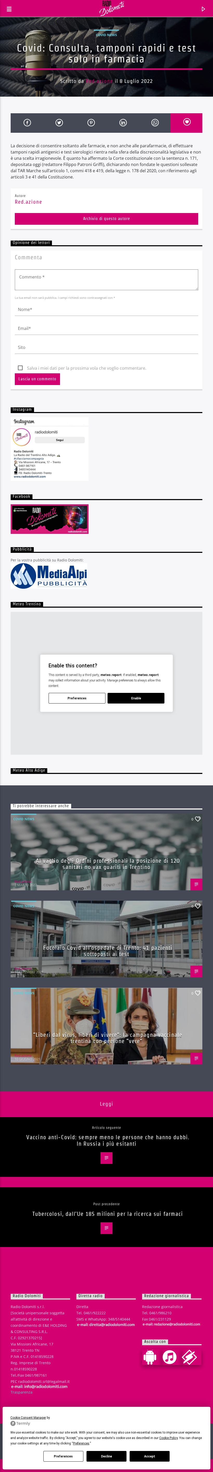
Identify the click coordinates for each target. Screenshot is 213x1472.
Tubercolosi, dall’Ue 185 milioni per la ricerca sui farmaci (107, 1214)
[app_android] (152, 1357)
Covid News (106, 34)
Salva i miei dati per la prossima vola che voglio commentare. (86, 368)
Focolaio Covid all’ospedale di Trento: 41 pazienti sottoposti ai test (107, 951)
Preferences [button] (81, 1443)
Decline (106, 1456)
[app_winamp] (191, 1357)
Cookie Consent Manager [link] (28, 1418)
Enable (136, 698)
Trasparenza (21, 1392)
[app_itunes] (172, 1357)
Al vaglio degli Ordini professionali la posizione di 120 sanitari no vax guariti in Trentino (108, 864)
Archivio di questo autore (106, 218)
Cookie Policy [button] (168, 1438)
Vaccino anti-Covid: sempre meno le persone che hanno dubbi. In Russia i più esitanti (107, 1140)
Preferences (63, 1456)
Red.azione (99, 81)
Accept (149, 1456)
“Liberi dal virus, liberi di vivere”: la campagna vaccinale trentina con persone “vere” (107, 1038)
